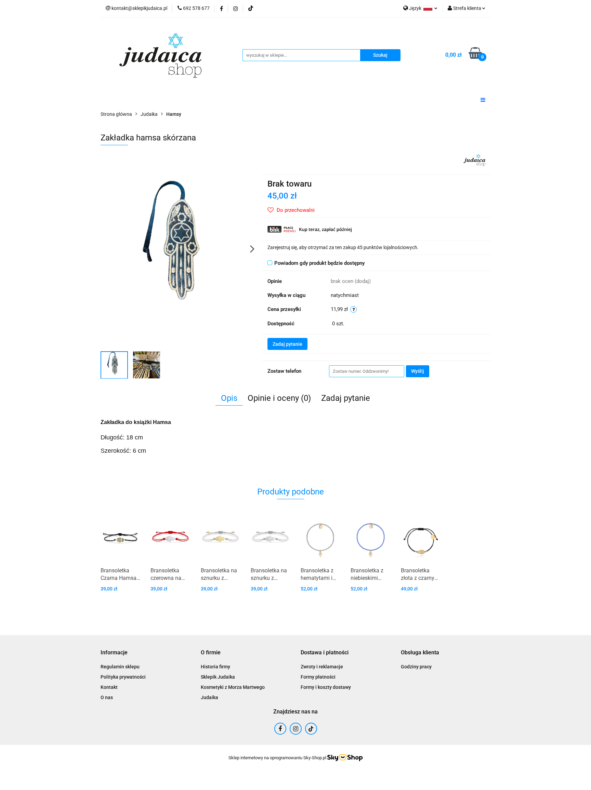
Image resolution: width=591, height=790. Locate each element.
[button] (114, 653)
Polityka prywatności (123, 677)
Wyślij (417, 371)
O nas (107, 697)
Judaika (209, 697)
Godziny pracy (416, 666)
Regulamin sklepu (120, 666)
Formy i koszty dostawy (326, 687)
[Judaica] (474, 159)
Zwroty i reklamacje (322, 666)
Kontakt (109, 687)
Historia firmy (215, 666)
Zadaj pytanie (287, 344)
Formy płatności (318, 677)
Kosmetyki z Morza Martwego (233, 687)
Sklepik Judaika (218, 677)
